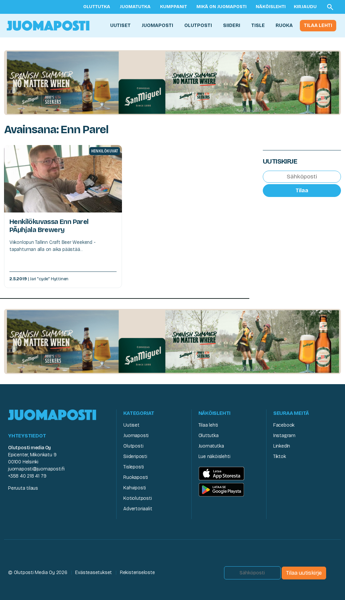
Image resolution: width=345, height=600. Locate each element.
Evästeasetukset (93, 572)
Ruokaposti (135, 477)
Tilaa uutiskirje (304, 573)
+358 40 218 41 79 (27, 476)
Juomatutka (135, 6)
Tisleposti (133, 467)
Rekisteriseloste (137, 572)
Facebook (283, 425)
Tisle (258, 25)
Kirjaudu (305, 6)
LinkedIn (281, 446)
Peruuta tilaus (23, 488)
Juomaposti (157, 25)
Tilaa (301, 190)
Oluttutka (96, 6)
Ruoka (284, 25)
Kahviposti (134, 488)
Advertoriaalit (137, 509)
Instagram (284, 435)
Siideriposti (135, 456)
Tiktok (279, 456)
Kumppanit (173, 6)
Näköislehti (271, 6)
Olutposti (198, 25)
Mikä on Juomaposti (221, 6)
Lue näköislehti (214, 456)
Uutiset (120, 25)
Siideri (231, 25)
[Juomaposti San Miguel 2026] (172, 82)
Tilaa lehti (318, 25)
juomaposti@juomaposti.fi (36, 469)
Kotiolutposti (137, 498)
